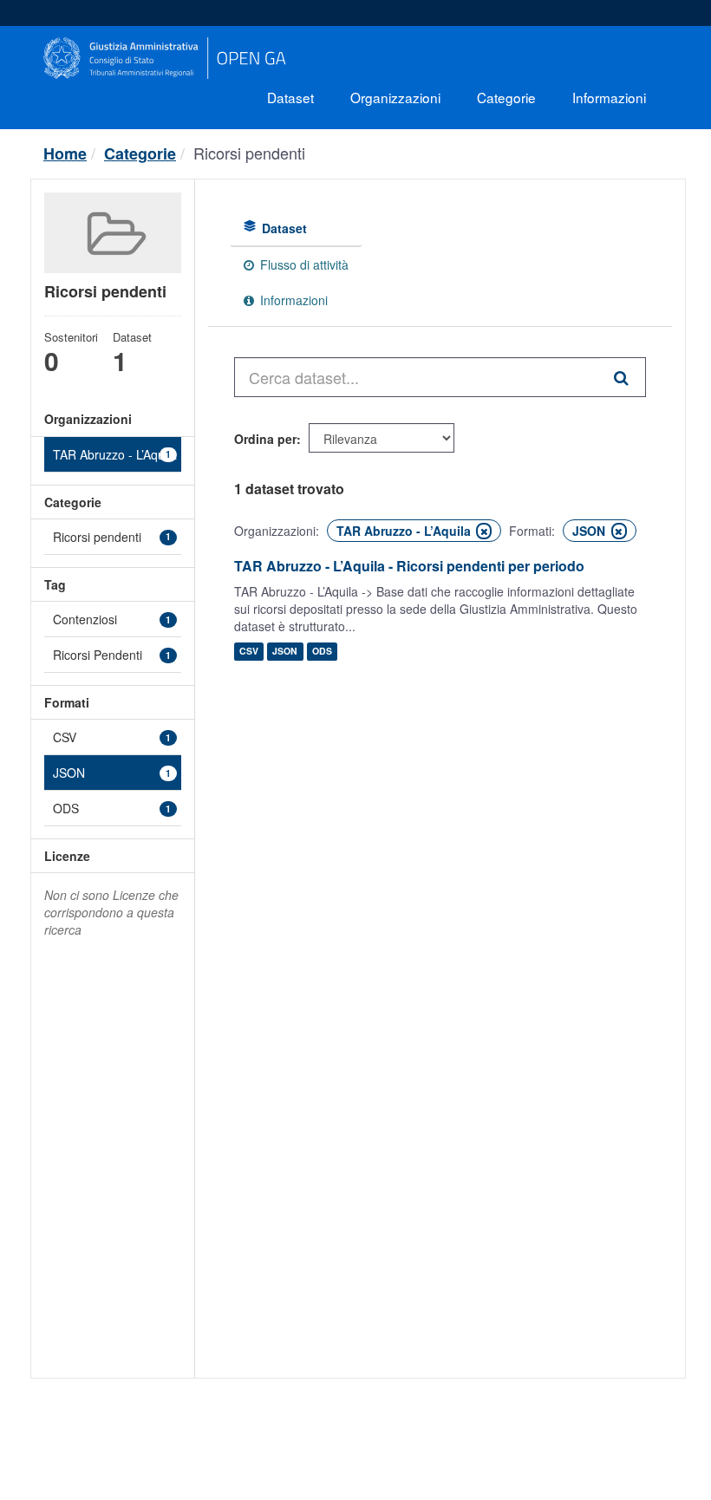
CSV (248, 651)
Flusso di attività (303, 264)
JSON (284, 651)
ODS (322, 651)
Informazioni (609, 97)
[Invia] (623, 377)
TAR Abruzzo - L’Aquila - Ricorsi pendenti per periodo (409, 566)
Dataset (290, 97)
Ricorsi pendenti (249, 152)
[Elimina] (484, 531)
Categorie (506, 97)
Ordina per (265, 438)
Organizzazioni (395, 97)
